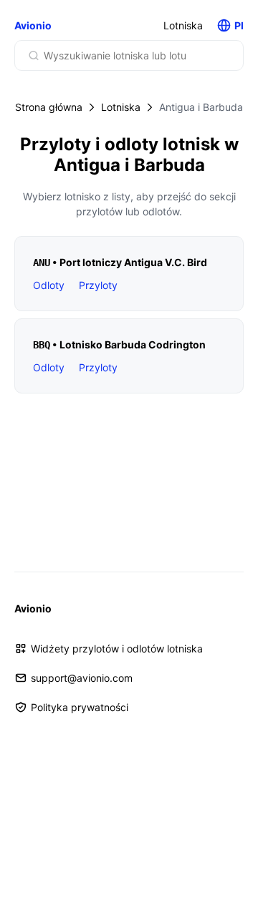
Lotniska (183, 25)
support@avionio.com (82, 678)
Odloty (48, 285)
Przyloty (98, 285)
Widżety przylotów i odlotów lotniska (117, 648)
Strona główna (48, 107)
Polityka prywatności (79, 707)
